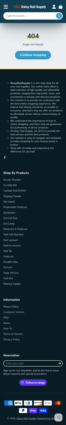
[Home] (30, 7)
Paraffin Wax (10, 261)
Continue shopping (33, 54)
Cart (60, 7)
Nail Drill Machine (13, 234)
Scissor (7, 267)
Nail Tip (7, 250)
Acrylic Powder (12, 179)
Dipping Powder (12, 196)
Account (54, 7)
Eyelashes (9, 212)
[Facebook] (5, 157)
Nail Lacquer (10, 240)
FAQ (6, 317)
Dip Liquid (9, 201)
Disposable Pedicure (15, 207)
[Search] (59, 16)
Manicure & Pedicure (15, 229)
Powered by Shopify (48, 418)
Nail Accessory (12, 245)
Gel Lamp (9, 223)
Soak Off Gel (10, 272)
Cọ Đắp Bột (10, 185)
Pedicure (8, 256)
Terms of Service (13, 333)
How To (7, 328)
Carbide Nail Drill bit (14, 190)
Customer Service (13, 312)
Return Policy (11, 306)
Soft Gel (8, 278)
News (6, 323)
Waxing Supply (11, 283)
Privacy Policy (11, 339)
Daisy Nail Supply (26, 418)
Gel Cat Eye (10, 218)
